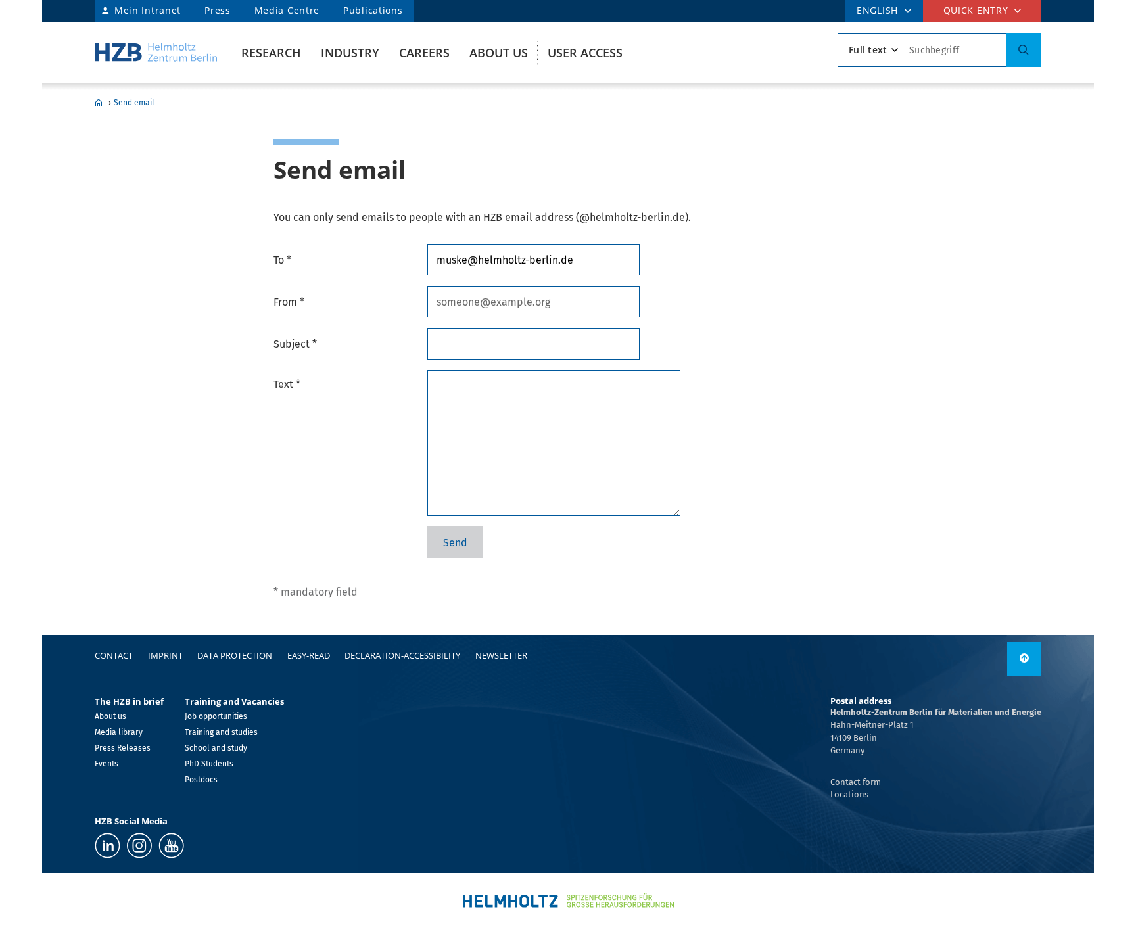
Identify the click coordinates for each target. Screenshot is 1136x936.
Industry (350, 52)
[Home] (156, 52)
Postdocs (201, 779)
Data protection (234, 655)
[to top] (1024, 659)
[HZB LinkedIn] (107, 845)
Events (106, 763)
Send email (134, 102)
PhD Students (209, 763)
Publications (372, 10)
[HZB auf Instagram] (139, 845)
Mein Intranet (147, 10)
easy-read (308, 655)
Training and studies (221, 732)
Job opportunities (216, 716)
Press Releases (123, 748)
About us (498, 52)
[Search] (1023, 50)
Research (271, 52)
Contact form (855, 782)
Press (217, 10)
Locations (849, 794)
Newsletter (501, 655)
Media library (119, 732)
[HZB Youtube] (171, 845)
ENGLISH (877, 10)
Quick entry (975, 10)
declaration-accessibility (402, 655)
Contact (114, 655)
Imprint (165, 655)
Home (99, 102)
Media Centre (287, 10)
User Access (585, 52)
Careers (424, 52)
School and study (216, 748)
